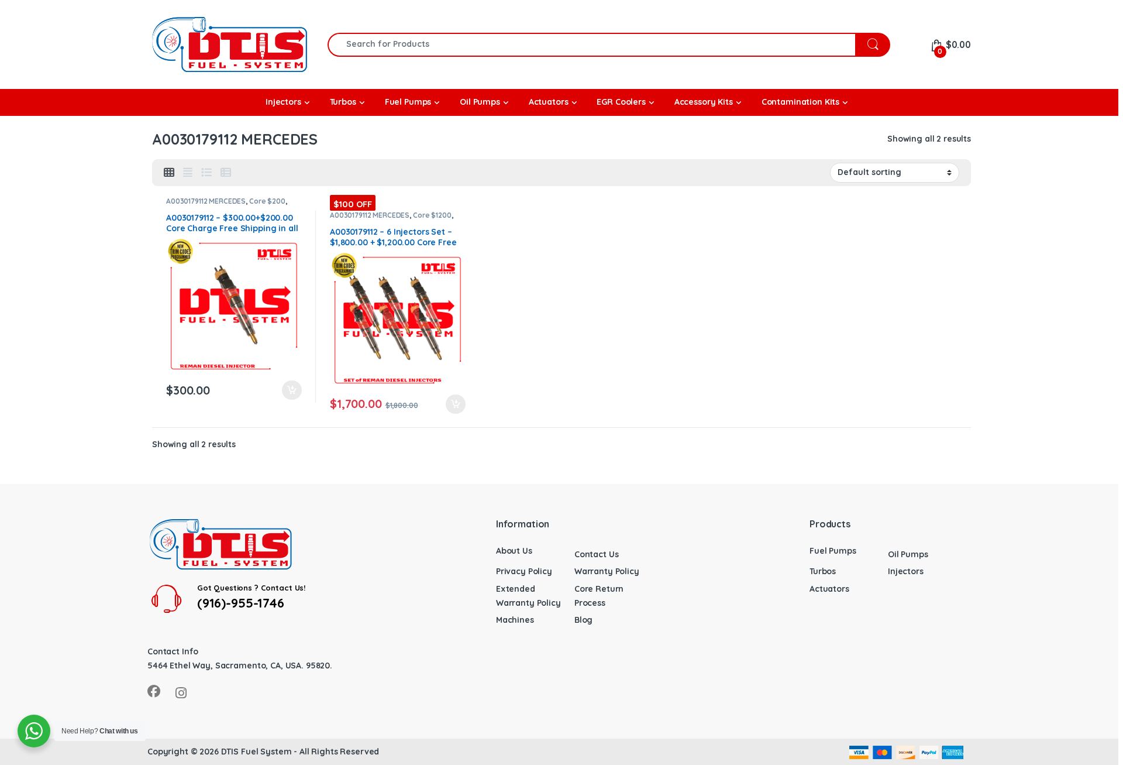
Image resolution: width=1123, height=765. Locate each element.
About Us (514, 551)
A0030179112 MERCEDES (206, 201)
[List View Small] (226, 172)
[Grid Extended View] (187, 172)
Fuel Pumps (832, 551)
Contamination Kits (800, 102)
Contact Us (596, 554)
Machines (515, 620)
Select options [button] (286, 390)
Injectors (906, 571)
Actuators (829, 589)
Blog (583, 620)
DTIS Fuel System (256, 751)
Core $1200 (432, 215)
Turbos (822, 571)
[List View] (206, 172)
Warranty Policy (606, 571)
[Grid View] (169, 172)
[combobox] (592, 45)
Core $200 (267, 201)
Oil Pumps (908, 554)
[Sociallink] (153, 691)
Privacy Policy (524, 571)
